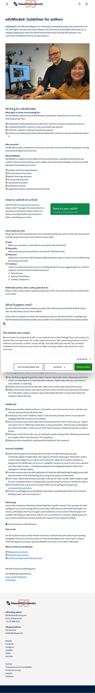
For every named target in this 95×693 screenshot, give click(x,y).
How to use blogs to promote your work (25, 558)
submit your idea (28, 205)
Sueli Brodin (10, 580)
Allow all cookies (83, 367)
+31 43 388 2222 (12, 621)
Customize (57, 367)
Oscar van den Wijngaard (16, 577)
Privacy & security (13, 670)
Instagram (9, 647)
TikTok (8, 653)
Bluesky (8, 641)
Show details (82, 359)
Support (8, 673)
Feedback (9, 676)
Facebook (9, 644)
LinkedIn (9, 650)
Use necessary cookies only (28, 367)
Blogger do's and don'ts (18, 552)
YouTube (9, 656)
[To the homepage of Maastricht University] (47, 603)
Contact (8, 664)
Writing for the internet (18, 555)
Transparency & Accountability (18, 667)
